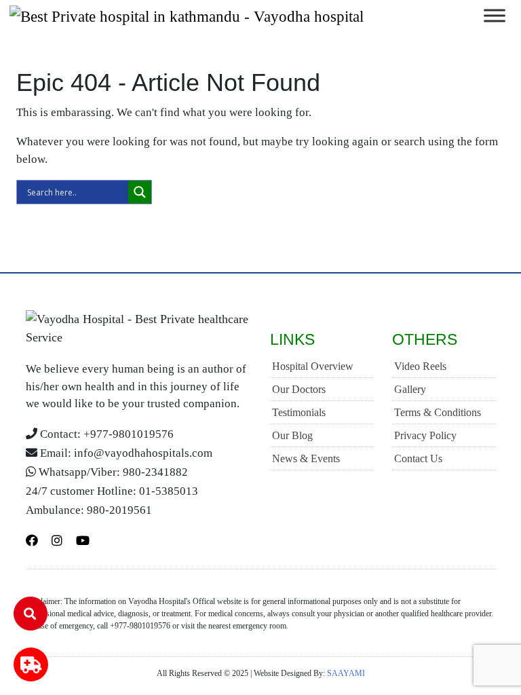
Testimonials (299, 412)
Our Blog (292, 435)
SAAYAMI (346, 673)
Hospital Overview (312, 366)
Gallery (410, 389)
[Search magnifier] (139, 192)
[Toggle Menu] (494, 16)
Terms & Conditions (437, 412)
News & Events (306, 458)
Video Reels (420, 366)
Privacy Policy (425, 435)
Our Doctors (299, 389)
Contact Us (418, 458)
